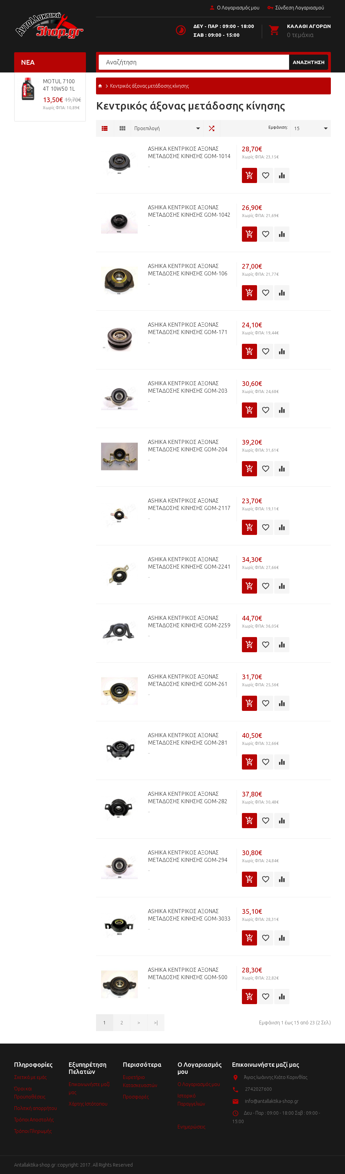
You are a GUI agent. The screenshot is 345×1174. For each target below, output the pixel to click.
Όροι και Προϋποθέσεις (29, 1093)
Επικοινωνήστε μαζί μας (89, 1088)
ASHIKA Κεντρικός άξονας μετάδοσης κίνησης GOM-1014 (189, 152)
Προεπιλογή (147, 128)
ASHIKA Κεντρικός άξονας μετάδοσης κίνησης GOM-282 (187, 797)
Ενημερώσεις (191, 1127)
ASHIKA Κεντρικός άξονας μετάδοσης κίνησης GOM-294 (187, 856)
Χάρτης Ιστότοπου (88, 1104)
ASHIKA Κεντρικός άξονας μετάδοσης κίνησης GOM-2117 (189, 504)
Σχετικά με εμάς (30, 1077)
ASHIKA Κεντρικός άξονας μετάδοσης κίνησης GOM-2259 (189, 621)
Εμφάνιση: (278, 127)
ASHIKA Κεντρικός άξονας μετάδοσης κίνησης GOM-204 (187, 445)
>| (156, 1022)
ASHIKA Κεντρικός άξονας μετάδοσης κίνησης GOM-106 (187, 269)
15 (297, 128)
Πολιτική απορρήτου (35, 1108)
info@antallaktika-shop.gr (272, 1101)
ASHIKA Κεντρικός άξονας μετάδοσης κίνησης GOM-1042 (189, 211)
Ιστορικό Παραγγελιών (191, 1100)
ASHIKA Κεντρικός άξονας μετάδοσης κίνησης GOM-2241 (189, 563)
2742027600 (258, 1089)
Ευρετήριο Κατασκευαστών (140, 1081)
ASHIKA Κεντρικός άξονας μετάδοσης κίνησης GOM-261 (187, 680)
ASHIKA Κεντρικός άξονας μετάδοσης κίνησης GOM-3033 (189, 915)
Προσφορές (136, 1097)
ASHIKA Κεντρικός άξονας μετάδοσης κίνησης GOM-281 (187, 739)
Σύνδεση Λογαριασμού (299, 7)
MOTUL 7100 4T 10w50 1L (59, 85)
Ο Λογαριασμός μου (238, 7)
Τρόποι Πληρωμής (33, 1131)
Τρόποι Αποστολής (34, 1119)
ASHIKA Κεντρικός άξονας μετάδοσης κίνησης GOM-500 (187, 973)
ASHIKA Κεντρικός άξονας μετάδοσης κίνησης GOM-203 (187, 387)
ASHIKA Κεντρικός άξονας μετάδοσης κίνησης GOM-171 (187, 328)
